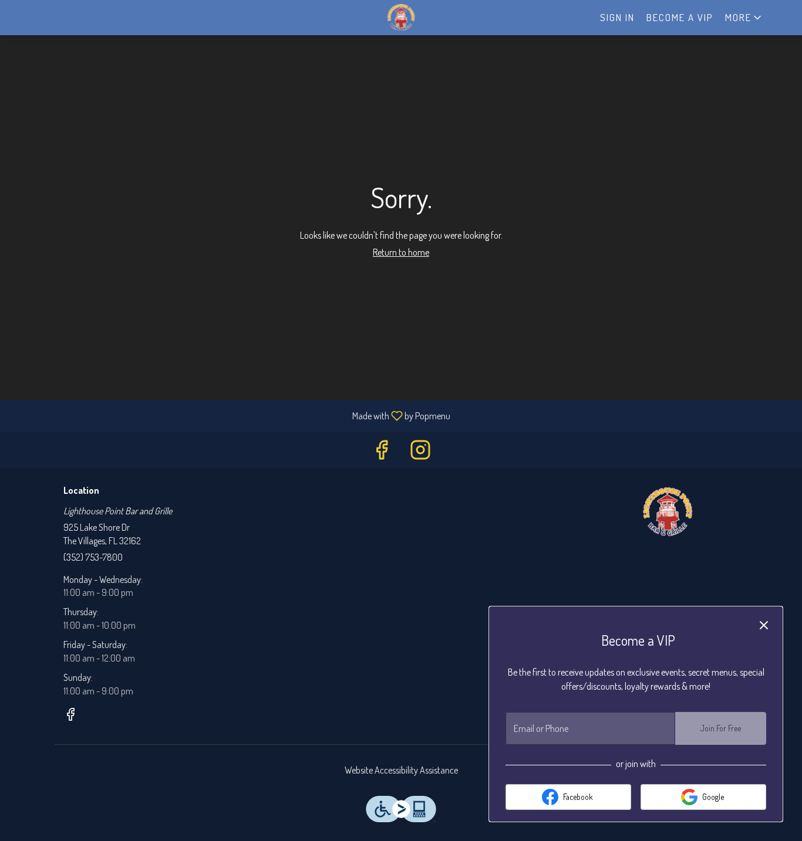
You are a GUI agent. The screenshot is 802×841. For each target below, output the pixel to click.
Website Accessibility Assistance (401, 770)
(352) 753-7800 (93, 557)
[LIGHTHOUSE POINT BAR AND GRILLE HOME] (401, 17)
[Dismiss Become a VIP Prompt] (764, 625)
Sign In (617, 17)
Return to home (401, 252)
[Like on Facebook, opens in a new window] (381, 452)
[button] (744, 17)
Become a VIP (679, 17)
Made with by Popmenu (229, 415)
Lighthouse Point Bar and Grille (667, 512)
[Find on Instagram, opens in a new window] (420, 452)
